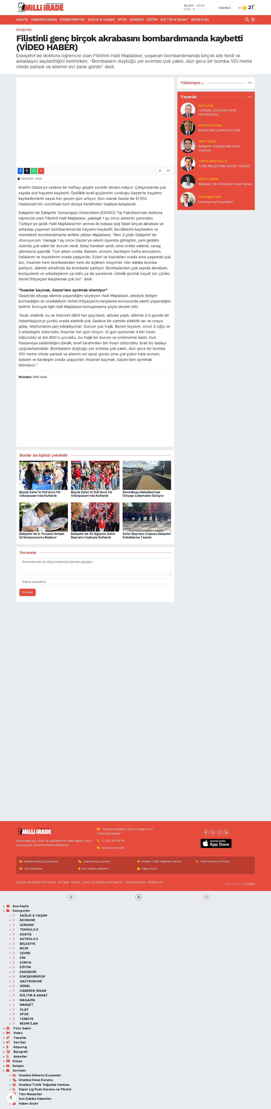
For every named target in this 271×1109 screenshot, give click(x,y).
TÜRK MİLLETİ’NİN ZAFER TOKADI (224, 166)
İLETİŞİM (63, 882)
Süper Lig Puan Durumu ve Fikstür (45, 1089)
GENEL (24, 986)
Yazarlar (19, 1037)
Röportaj (20, 1047)
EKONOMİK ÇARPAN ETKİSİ (219, 130)
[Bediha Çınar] (187, 181)
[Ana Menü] (252, 20)
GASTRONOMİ (30, 981)
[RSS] (226, 833)
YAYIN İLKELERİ (135, 882)
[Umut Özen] (187, 145)
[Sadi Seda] (187, 110)
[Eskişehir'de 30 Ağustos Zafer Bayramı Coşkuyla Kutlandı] (95, 516)
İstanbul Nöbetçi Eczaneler (41, 861)
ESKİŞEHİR (24, 30)
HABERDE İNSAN (44, 19)
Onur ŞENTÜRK (209, 197)
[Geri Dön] (11, 1097)
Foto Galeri (22, 1028)
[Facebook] (206, 833)
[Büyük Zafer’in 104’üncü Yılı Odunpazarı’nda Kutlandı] (43, 475)
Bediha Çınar (208, 179)
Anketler (20, 1056)
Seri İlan (19, 1042)
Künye (17, 1061)
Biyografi (20, 1051)
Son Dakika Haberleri (95, 868)
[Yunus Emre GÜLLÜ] (187, 163)
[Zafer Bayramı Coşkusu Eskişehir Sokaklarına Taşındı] (147, 516)
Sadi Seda (205, 105)
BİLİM (23, 948)
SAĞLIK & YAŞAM (101, 19)
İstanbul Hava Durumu (96, 861)
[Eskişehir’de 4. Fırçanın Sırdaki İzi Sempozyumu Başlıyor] (43, 516)
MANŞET (26, 1004)
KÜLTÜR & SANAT (174, 19)
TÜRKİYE (26, 1019)
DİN (22, 957)
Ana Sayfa (21, 906)
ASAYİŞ (22, 19)
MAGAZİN (27, 1000)
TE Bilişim (249, 884)
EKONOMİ (27, 920)
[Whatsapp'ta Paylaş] (34, 171)
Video (18, 1033)
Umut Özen (207, 141)
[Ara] (247, 20)
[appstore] (216, 843)
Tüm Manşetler (33, 868)
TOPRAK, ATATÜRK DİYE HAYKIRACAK (217, 112)
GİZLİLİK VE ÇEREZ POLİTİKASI (36, 882)
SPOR (122, 19)
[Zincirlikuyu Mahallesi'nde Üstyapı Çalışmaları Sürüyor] (147, 475)
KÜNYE (75, 882)
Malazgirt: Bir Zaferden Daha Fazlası (225, 184)
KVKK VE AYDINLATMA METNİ (103, 882)
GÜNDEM (136, 19)
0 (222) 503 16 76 (113, 840)
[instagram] (206, 897)
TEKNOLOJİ (28, 929)
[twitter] (139, 897)
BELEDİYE (27, 943)
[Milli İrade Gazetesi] (40, 7)
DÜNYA (25, 962)
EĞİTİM (152, 19)
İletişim (18, 1066)
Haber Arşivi (149, 868)
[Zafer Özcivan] (187, 127)
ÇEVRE (24, 953)
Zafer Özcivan (209, 125)
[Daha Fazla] (41, 171)
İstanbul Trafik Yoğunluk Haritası (161, 861)
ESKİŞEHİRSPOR (72, 19)
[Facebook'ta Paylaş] (20, 171)
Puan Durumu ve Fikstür (215, 861)
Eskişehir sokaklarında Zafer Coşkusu (219, 148)
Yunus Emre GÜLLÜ (212, 161)
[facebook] (71, 897)
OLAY (24, 1009)
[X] (213, 833)
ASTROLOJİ (28, 939)
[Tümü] (250, 82)
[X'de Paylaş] (27, 171)
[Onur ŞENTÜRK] (187, 199)
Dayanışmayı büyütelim (215, 201)
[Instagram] (219, 833)
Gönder (27, 592)
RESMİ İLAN (200, 19)
